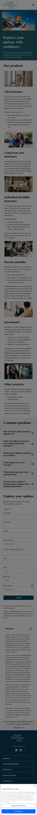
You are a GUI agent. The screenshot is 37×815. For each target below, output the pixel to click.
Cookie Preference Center (18, 805)
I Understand (18, 811)
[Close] (34, 786)
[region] (18, 799)
